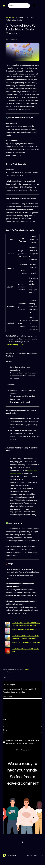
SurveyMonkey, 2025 (14, 345)
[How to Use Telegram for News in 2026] (7, 631)
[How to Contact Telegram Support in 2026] (7, 644)
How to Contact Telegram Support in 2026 (26, 642)
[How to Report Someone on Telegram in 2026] (7, 651)
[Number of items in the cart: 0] (40, 6)
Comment (7, 697)
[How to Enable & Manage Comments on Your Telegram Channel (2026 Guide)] (7, 638)
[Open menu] (34, 5)
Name (6, 719)
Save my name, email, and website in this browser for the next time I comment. (22, 742)
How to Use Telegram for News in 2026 (25, 629)
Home (8, 17)
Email (5, 730)
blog (12, 17)
